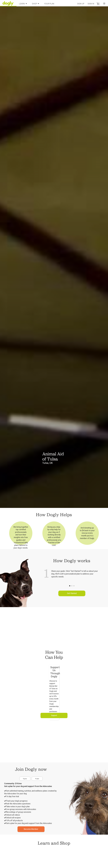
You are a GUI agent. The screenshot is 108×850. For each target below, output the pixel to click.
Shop (34, 4)
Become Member (31, 829)
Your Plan (49, 4)
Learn (22, 4)
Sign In (91, 4)
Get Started (72, 593)
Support (54, 715)
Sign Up (80, 4)
